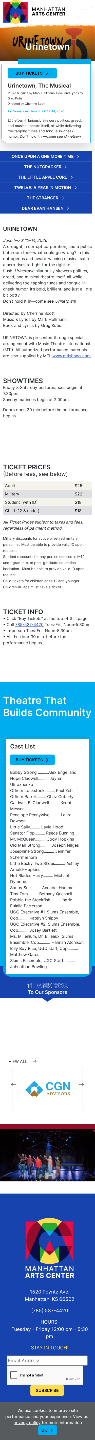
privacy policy (27, 1422)
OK (44, 1430)
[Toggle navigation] (85, 12)
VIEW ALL (19, 1061)
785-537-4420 (29, 624)
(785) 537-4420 (49, 1310)
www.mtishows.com (71, 356)
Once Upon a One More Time (43, 156)
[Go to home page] (34, 11)
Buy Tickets (29, 73)
